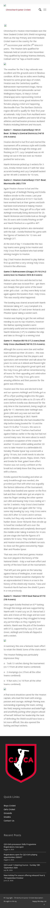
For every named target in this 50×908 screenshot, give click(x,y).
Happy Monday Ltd (39, 901)
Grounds (8, 813)
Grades (7, 816)
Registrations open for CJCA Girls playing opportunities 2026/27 (20, 855)
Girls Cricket (9, 809)
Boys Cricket (10, 805)
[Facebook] (44, 904)
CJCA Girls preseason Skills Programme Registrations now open (20, 845)
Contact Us (9, 820)
